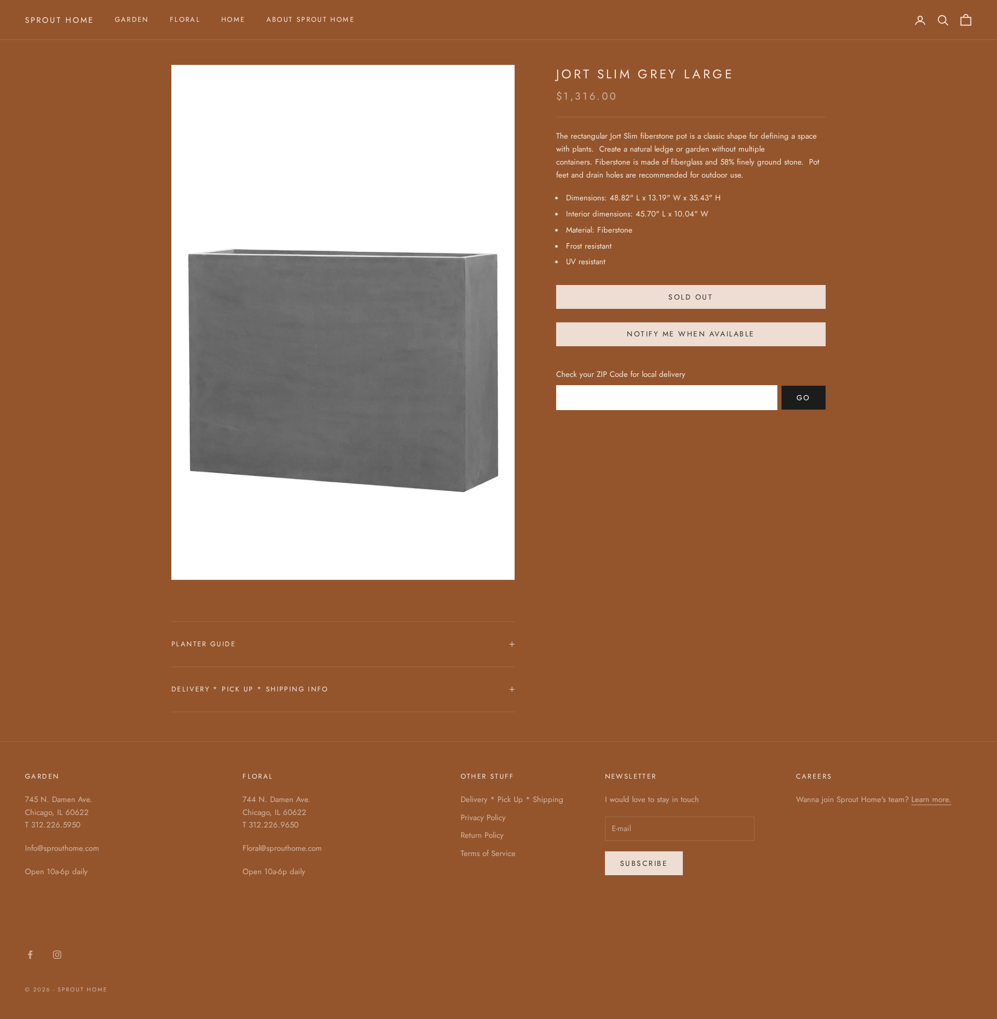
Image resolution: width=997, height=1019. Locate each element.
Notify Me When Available (691, 334)
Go (804, 397)
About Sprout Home (310, 19)
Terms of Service (488, 853)
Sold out (690, 296)
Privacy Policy (483, 817)
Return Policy (482, 835)
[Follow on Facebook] (30, 954)
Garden (132, 19)
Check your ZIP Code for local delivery (620, 374)
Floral (185, 19)
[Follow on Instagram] (57, 954)
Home (233, 19)
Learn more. (931, 799)
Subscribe (644, 863)
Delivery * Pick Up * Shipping (512, 799)
